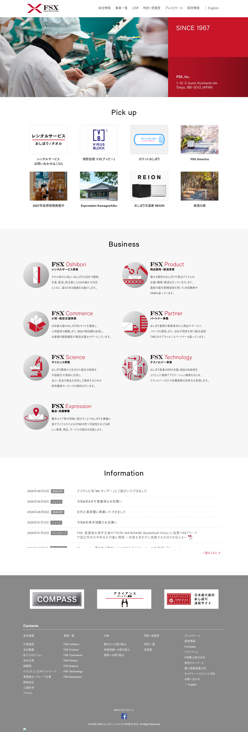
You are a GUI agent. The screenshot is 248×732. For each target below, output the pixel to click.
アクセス (28, 693)
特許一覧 (149, 644)
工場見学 (28, 687)
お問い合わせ (192, 679)
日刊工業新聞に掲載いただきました (101, 512)
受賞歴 (148, 649)
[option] (56, 599)
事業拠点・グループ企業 (37, 677)
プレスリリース (174, 7)
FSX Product (71, 649)
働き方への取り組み (115, 644)
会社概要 (28, 649)
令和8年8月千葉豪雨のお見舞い (99, 501)
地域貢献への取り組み (117, 649)
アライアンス (191, 652)
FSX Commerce (73, 655)
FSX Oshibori (71, 644)
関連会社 (28, 682)
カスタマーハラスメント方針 (199, 673)
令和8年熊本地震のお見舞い (97, 522)
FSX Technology (73, 671)
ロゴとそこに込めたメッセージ (39, 671)
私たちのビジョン (32, 655)
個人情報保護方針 (195, 668)
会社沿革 (28, 660)
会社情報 (104, 7)
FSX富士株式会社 (194, 657)
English (211, 7)
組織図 (27, 666)
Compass (190, 646)
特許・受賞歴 (151, 7)
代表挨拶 (28, 644)
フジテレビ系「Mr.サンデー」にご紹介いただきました (112, 491)
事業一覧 (121, 7)
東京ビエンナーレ (194, 663)
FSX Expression (73, 677)
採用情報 (193, 7)
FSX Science (71, 666)
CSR (135, 7)
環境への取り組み (114, 655)
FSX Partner (71, 660)
